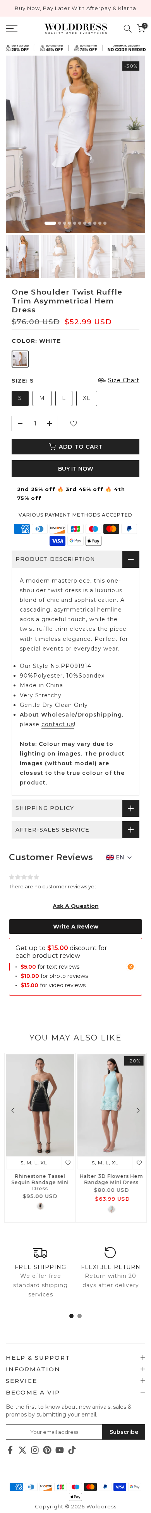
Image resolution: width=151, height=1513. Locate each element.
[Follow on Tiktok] (72, 1450)
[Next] (137, 1110)
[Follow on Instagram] (35, 1450)
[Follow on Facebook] (10, 1450)
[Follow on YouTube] (59, 1450)
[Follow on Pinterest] (47, 1450)
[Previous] (13, 1110)
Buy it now (75, 468)
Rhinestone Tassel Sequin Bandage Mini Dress (40, 1182)
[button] (76, 906)
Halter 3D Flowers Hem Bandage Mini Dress (111, 1179)
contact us (57, 724)
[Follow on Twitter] (22, 1450)
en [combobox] (120, 857)
